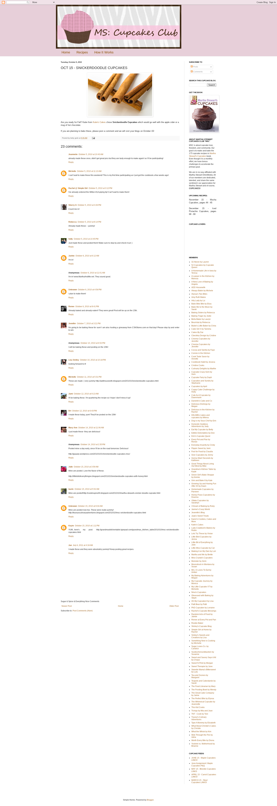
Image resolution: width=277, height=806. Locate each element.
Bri (69, 411)
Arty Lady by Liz (198, 300)
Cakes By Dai (197, 332)
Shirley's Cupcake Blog (201, 626)
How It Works (103, 52)
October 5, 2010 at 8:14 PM (89, 222)
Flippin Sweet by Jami (200, 448)
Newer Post (67, 606)
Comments (198, 72)
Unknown (72, 290)
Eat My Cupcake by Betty (202, 429)
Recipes (82, 52)
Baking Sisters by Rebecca (203, 312)
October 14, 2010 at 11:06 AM (91, 428)
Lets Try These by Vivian (202, 533)
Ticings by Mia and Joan (202, 711)
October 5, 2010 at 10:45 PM (86, 239)
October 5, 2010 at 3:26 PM (89, 205)
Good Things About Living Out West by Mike (202, 465)
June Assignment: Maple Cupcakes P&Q (202, 764)
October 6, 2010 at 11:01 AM (92, 273)
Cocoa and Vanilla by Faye (203, 350)
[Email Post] (93, 138)
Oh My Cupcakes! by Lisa (202, 601)
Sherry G (72, 205)
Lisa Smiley (73, 360)
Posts (195, 67)
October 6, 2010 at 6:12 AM (87, 256)
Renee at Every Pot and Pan (203, 620)
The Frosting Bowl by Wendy (203, 690)
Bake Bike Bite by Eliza (201, 304)
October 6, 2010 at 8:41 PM (87, 306)
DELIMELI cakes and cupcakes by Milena (200, 416)
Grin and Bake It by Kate (201, 480)
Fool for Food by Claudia (202, 451)
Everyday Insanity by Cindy (203, 445)
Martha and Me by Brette (202, 554)
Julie (70, 467)
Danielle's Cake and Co (201, 401)
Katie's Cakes (99, 122)
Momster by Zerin (198, 561)
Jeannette (73, 154)
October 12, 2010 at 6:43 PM (84, 411)
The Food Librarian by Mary (203, 686)
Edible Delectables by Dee (203, 433)
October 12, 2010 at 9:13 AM (86, 394)
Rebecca (72, 222)
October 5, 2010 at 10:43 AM (91, 154)
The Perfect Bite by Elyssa (202, 698)
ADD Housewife (198, 287)
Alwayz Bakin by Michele (202, 290)
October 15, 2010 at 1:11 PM (87, 526)
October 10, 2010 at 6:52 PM (92, 343)
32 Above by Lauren (200, 262)
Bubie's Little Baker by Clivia (203, 326)
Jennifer (72, 323)
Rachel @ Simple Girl (78, 188)
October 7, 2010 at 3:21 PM (89, 323)
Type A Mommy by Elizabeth (203, 723)
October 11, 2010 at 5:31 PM (89, 377)
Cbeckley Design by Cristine (203, 335)
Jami (70, 394)
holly (70, 239)
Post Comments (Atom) (83, 611)
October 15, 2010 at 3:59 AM (86, 467)
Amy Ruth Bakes (198, 297)
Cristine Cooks (197, 365)
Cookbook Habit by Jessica (203, 362)
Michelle (72, 171)
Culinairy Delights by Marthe (203, 368)
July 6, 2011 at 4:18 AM (83, 545)
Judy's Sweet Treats (200, 516)
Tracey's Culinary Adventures (198, 718)
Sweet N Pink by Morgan (202, 663)
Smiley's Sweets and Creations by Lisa (200, 636)
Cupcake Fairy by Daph (201, 377)
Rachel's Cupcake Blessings (203, 611)
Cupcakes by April (199, 386)
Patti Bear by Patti (199, 604)
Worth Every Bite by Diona (202, 740)
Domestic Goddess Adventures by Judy (200, 425)
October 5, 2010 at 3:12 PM (100, 188)
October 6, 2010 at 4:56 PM (89, 290)
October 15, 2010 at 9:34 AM (90, 506)
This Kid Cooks (198, 707)
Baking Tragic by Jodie (201, 316)
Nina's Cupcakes (198, 592)
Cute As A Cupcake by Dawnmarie (200, 396)
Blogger (150, 800)
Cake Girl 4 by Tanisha (201, 329)
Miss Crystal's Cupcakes (202, 558)
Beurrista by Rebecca (200, 322)
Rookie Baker (197, 623)
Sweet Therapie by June (202, 666)
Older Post (174, 606)
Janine (71, 256)
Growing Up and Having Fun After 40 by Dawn (203, 485)
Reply (71, 162)
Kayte (71, 526)
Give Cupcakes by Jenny (202, 455)
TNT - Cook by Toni (199, 714)
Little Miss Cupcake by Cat (202, 548)
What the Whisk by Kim (201, 731)
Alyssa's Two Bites (199, 294)
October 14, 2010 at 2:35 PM (92, 444)
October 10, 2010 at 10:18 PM (93, 360)
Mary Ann (72, 428)
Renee (71, 306)
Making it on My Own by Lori (203, 551)
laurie (71, 489)
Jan (70, 545)
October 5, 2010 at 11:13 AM (89, 171)
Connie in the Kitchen (200, 353)
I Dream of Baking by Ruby (203, 506)
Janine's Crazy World (200, 509)
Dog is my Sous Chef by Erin (203, 421)
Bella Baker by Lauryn (201, 319)
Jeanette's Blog (198, 512)
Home (66, 52)
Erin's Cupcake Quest (200, 436)
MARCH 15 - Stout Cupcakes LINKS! (199, 781)
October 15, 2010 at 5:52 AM (87, 489)
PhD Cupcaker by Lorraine (203, 608)
